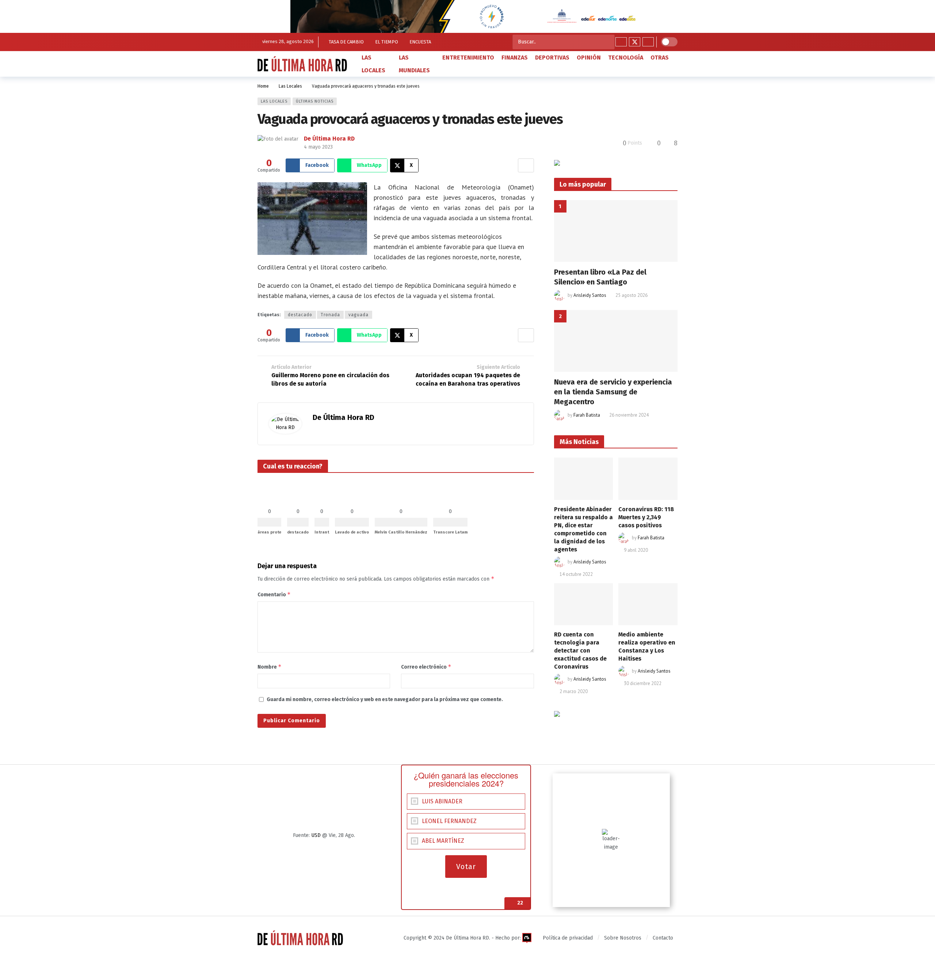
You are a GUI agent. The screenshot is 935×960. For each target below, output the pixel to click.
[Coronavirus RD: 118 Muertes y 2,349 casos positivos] (648, 479)
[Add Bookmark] (526, 165)
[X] (634, 41)
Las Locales (274, 101)
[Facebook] (621, 41)
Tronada (330, 314)
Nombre (269, 666)
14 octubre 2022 (576, 574)
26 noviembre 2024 (629, 415)
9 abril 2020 (636, 550)
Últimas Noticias (314, 101)
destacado (300, 314)
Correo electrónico (426, 666)
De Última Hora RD (329, 138)
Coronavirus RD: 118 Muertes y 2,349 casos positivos (646, 517)
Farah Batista (586, 415)
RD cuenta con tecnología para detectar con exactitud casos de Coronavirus (580, 650)
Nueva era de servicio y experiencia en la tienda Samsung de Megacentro (613, 392)
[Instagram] (648, 41)
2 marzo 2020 (574, 691)
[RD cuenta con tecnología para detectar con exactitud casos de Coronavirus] (583, 604)
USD (316, 835)
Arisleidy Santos (589, 295)
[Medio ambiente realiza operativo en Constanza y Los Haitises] (648, 604)
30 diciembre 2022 (642, 683)
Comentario (274, 594)
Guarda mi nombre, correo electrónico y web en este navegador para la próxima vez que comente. (385, 699)
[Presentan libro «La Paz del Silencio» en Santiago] (616, 231)
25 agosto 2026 (631, 295)
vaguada (358, 314)
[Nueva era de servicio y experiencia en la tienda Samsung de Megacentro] (616, 341)
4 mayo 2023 (318, 147)
